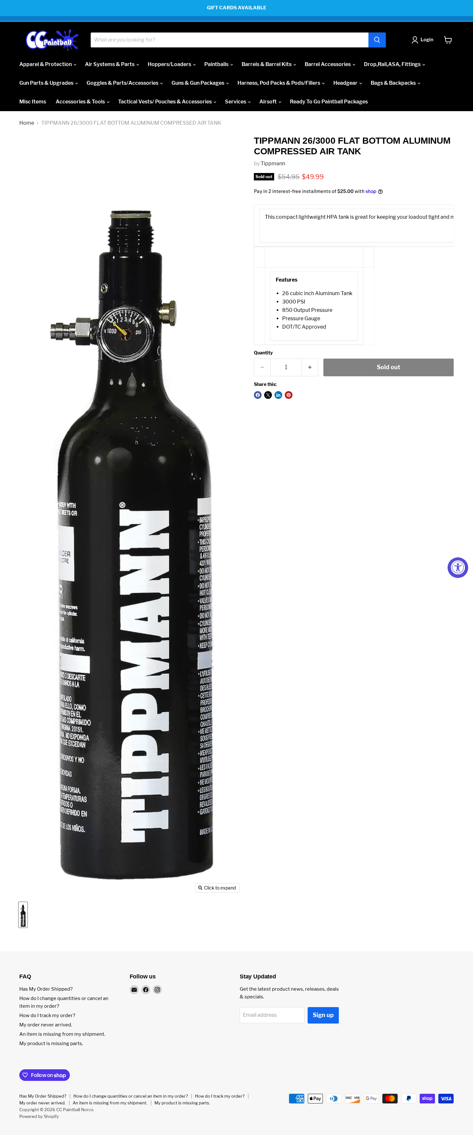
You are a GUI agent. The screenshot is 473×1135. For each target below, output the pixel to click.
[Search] (377, 40)
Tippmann (273, 163)
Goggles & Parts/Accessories (123, 83)
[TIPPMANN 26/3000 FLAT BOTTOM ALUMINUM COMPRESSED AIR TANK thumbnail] (23, 915)
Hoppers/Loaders (170, 64)
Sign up (323, 1015)
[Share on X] (268, 395)
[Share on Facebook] (258, 395)
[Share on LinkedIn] (278, 395)
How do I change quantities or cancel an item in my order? (130, 1096)
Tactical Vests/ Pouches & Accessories (165, 102)
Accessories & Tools (81, 102)
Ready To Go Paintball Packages (329, 102)
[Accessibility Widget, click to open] (458, 567)
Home (26, 123)
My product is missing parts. (51, 1043)
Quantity (263, 352)
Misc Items (32, 102)
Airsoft (268, 102)
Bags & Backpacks (394, 83)
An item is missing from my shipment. (62, 1034)
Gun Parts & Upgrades (46, 83)
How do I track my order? (47, 1015)
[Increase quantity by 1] (310, 367)
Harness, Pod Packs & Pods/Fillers (279, 83)
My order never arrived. (45, 1025)
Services (236, 102)
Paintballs (216, 64)
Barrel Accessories (328, 64)
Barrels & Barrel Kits (267, 64)
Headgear (345, 83)
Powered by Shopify (39, 1116)
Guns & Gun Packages (198, 83)
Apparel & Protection (46, 64)
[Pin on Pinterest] (288, 395)
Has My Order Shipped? (46, 989)
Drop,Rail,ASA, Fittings (393, 64)
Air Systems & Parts (110, 64)
